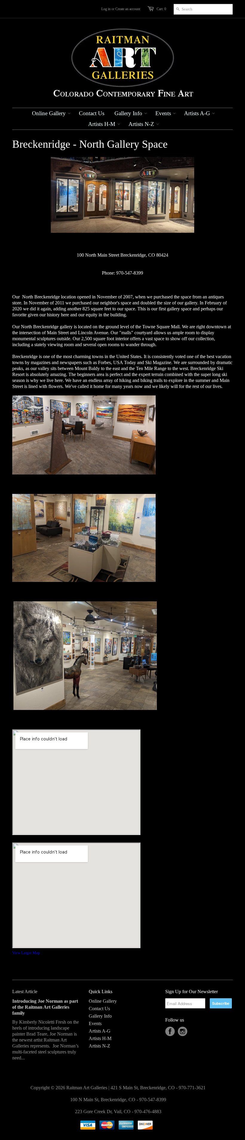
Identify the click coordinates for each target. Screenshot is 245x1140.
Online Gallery (103, 1001)
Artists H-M (100, 1038)
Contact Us (99, 1008)
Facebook (170, 1031)
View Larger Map (26, 952)
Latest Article (24, 991)
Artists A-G (100, 1030)
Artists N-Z (99, 1045)
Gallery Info (100, 1016)
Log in (106, 9)
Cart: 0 (161, 9)
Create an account (127, 9)
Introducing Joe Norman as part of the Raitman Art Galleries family (45, 1007)
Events (95, 1023)
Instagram (182, 1031)
